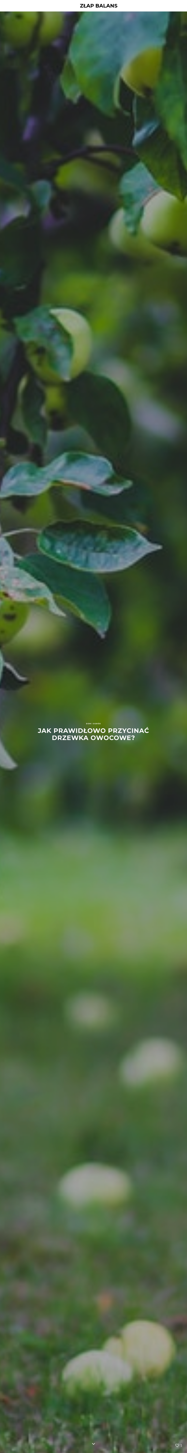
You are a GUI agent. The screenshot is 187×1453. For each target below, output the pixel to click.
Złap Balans (98, 6)
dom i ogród (93, 723)
